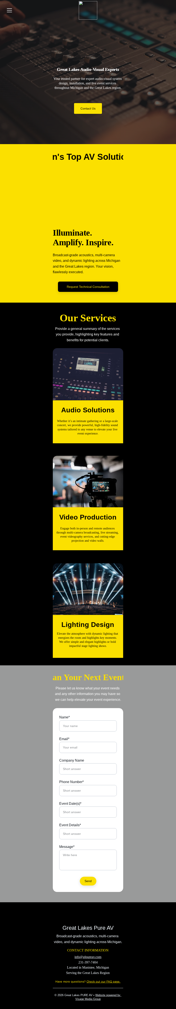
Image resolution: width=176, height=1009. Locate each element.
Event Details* (70, 825)
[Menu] (9, 10)
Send (88, 881)
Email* (64, 739)
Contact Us (88, 108)
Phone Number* (71, 782)
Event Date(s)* (70, 803)
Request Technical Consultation (88, 286)
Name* (64, 717)
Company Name (71, 760)
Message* (66, 847)
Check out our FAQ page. (103, 981)
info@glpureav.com (87, 957)
